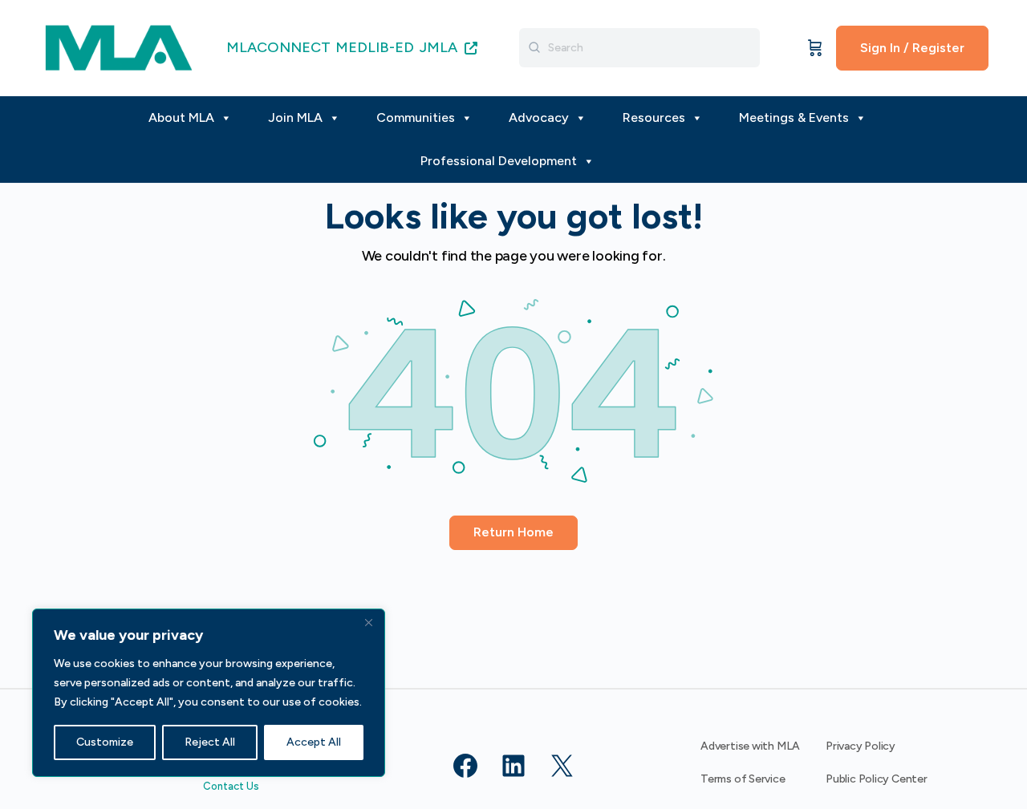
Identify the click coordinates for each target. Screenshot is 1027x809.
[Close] (368, 622)
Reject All (210, 742)
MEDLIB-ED (374, 47)
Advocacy (539, 117)
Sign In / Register (912, 47)
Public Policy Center (877, 779)
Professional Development (498, 160)
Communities (415, 117)
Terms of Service (742, 779)
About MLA (181, 117)
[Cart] (815, 48)
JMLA (440, 47)
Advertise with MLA (750, 746)
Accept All (313, 742)
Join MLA (295, 117)
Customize (104, 742)
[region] (208, 693)
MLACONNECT (278, 47)
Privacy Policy (860, 746)
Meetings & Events (794, 117)
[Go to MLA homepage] (119, 46)
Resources (654, 117)
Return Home (513, 532)
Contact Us (231, 786)
